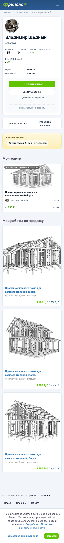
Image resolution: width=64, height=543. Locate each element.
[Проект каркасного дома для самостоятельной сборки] (32, 188)
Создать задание (32, 92)
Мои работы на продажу (23, 221)
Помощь (46, 495)
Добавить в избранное (33, 97)
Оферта (35, 503)
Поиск (7, 503)
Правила (21, 503)
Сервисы (31, 495)
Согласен (51, 536)
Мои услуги (11, 158)
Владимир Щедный (26, 37)
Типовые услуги (17, 123)
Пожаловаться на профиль (32, 108)
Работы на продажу (49, 124)
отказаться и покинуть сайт (23, 536)
